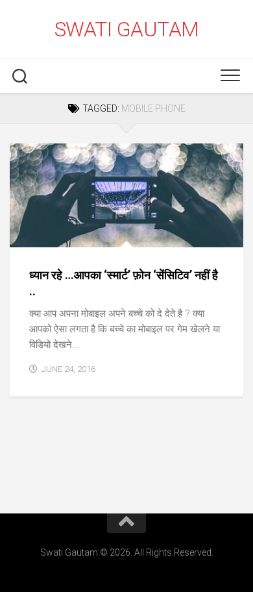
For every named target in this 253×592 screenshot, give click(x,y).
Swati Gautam (126, 29)
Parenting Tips (54, 233)
